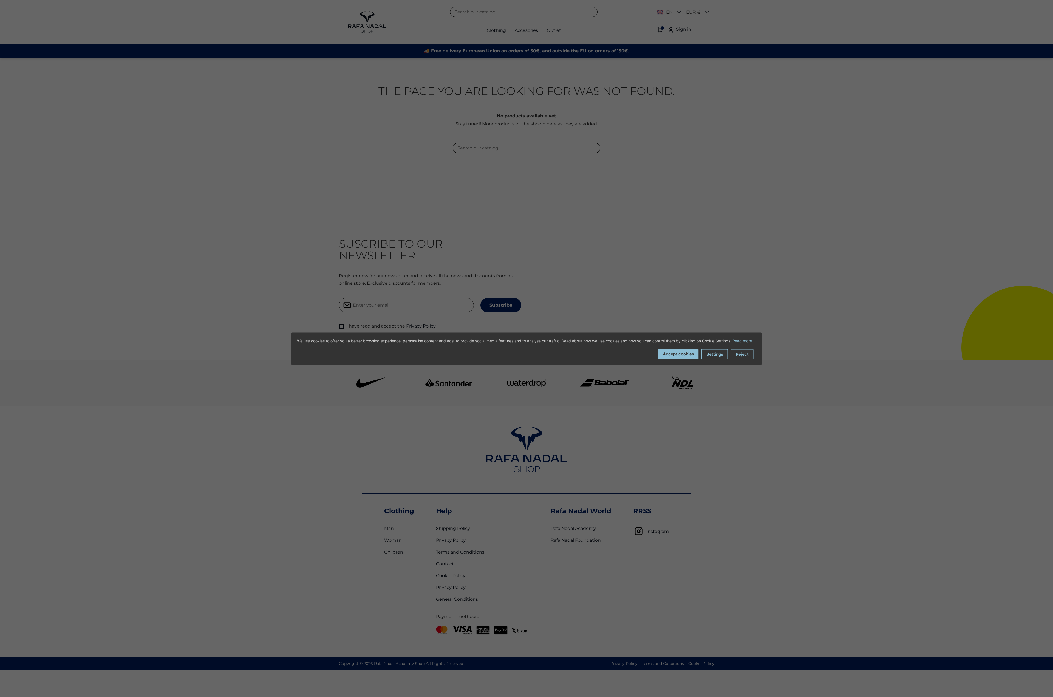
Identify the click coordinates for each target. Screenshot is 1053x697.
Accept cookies (678, 353)
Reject (742, 354)
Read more (742, 340)
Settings (714, 354)
